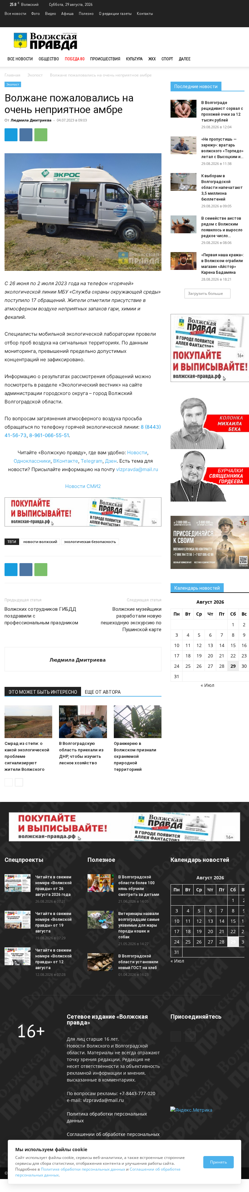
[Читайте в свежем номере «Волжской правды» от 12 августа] (17, 956)
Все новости (15, 13)
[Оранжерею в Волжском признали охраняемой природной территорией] (137, 721)
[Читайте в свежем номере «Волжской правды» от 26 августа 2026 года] (17, 883)
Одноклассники (32, 461)
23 (244, 656)
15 (233, 645)
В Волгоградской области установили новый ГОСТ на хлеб (138, 962)
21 (221, 656)
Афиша (67, 13)
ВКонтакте (65, 461)
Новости (137, 452)
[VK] (25, 134)
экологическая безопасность (90, 541)
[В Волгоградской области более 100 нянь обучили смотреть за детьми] (100, 883)
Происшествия (105, 59)
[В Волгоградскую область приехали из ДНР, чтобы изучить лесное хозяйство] (83, 721)
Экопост (35, 75)
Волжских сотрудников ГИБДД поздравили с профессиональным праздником (41, 616)
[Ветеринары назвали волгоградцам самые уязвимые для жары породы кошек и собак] (100, 920)
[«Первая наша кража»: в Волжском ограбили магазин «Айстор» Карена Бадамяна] (183, 261)
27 (210, 666)
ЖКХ (152, 59)
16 (244, 645)
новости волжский (40, 541)
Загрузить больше (205, 293)
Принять (218, 1162)
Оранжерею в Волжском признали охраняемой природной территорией (135, 756)
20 (210, 656)
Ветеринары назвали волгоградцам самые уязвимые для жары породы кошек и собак (139, 925)
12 (199, 645)
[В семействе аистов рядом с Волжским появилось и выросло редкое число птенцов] (183, 224)
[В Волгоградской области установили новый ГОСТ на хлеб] (100, 962)
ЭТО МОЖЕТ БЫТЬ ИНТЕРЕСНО (42, 692)
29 (233, 666)
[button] (236, 59)
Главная (12, 75)
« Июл (207, 685)
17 (176, 656)
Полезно (86, 13)
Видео (50, 13)
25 (188, 666)
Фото (35, 13)
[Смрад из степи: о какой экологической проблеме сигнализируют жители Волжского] (28, 721)
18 (188, 656)
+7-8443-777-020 (137, 1093)
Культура (134, 59)
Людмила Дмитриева (31, 120)
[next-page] (19, 782)
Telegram (91, 461)
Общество (49, 59)
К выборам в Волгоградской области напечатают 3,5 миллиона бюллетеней (222, 188)
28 (221, 666)
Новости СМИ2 (83, 486)
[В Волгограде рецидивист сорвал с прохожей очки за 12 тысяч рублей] (183, 109)
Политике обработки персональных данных (83, 1169)
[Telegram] (229, 22)
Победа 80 (74, 59)
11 (188, 645)
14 (221, 645)
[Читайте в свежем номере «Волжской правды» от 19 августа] (17, 920)
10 (176, 645)
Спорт (167, 59)
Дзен (111, 461)
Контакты (145, 13)
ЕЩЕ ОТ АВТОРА (103, 692)
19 (199, 656)
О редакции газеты (115, 13)
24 (176, 666)
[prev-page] (9, 782)
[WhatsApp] (40, 134)
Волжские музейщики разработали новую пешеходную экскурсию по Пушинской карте (131, 619)
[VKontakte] (239, 22)
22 (233, 656)
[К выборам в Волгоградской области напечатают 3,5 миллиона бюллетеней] (183, 182)
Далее (185, 59)
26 (199, 666)
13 (210, 645)
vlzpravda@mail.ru (137, 469)
